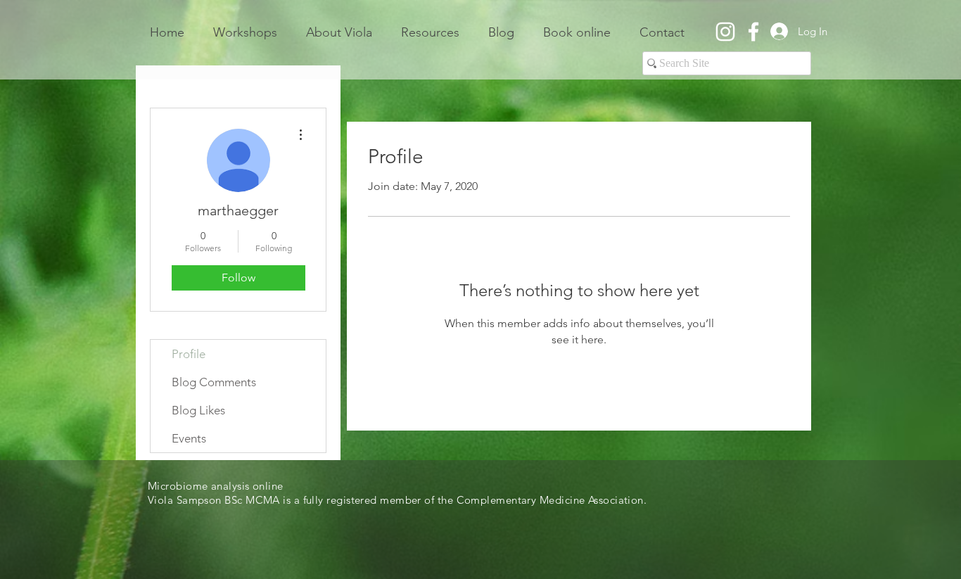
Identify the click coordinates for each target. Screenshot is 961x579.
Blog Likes (198, 410)
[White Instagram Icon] (725, 31)
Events (189, 438)
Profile (188, 354)
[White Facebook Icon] (753, 31)
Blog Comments (214, 382)
